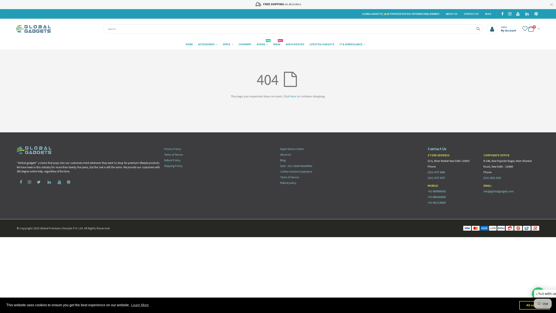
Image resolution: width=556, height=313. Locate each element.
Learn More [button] (140, 305)
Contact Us (471, 13)
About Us (451, 13)
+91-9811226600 (437, 203)
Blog (488, 13)
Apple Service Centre (292, 149)
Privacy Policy (172, 149)
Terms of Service (173, 154)
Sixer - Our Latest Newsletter (296, 166)
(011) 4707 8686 (436, 172)
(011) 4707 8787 (436, 178)
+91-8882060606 (437, 197)
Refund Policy (172, 160)
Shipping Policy (173, 166)
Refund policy (288, 183)
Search (478, 29)
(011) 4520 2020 (492, 178)
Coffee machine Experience (296, 171)
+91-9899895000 (437, 191)
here (293, 96)
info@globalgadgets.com (498, 191)
